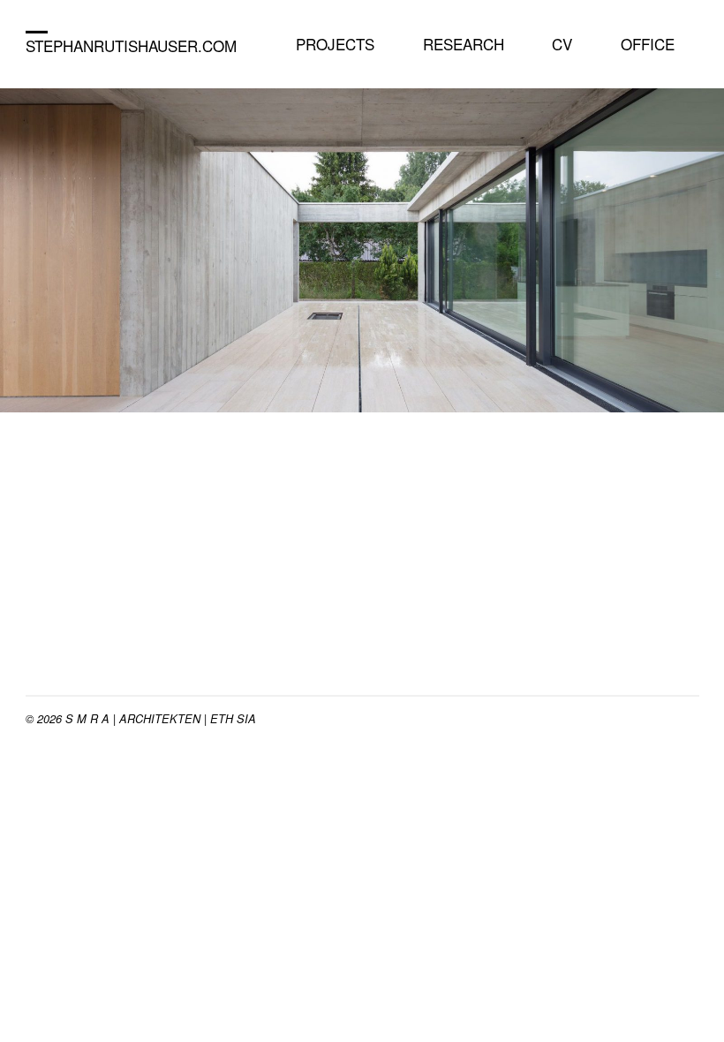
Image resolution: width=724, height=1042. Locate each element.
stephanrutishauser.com (131, 45)
